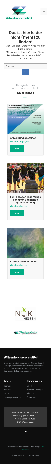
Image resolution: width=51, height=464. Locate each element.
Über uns (23, 206)
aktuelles (7, 389)
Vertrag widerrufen (12, 398)
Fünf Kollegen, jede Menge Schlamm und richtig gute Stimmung (25, 199)
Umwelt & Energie (35, 389)
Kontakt (7, 393)
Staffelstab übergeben (23, 261)
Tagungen (24, 141)
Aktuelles (14, 141)
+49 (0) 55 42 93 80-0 (29, 412)
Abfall (29, 386)
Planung (30, 393)
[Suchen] (25, 72)
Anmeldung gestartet (23, 138)
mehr (17, 148)
